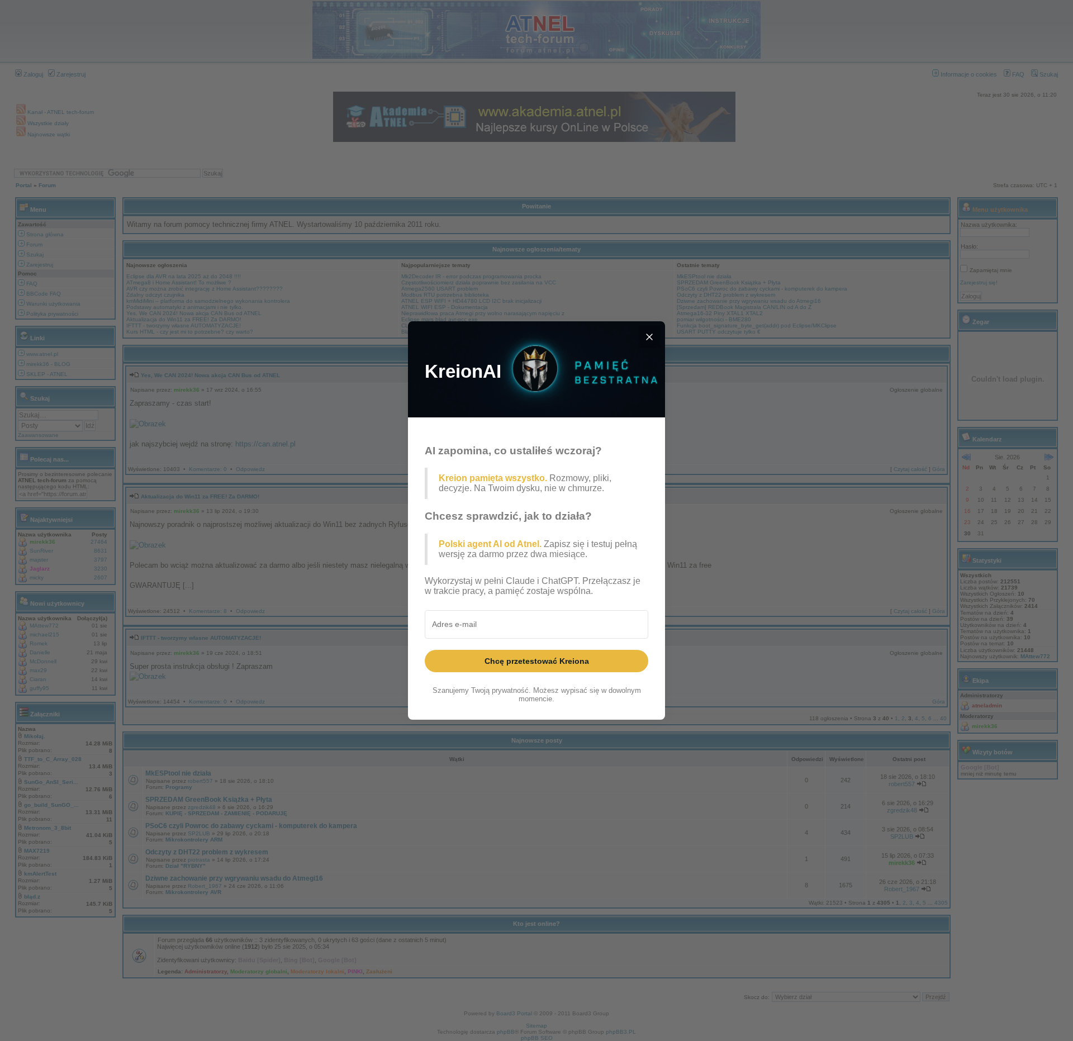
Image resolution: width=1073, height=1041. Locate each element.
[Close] (649, 337)
